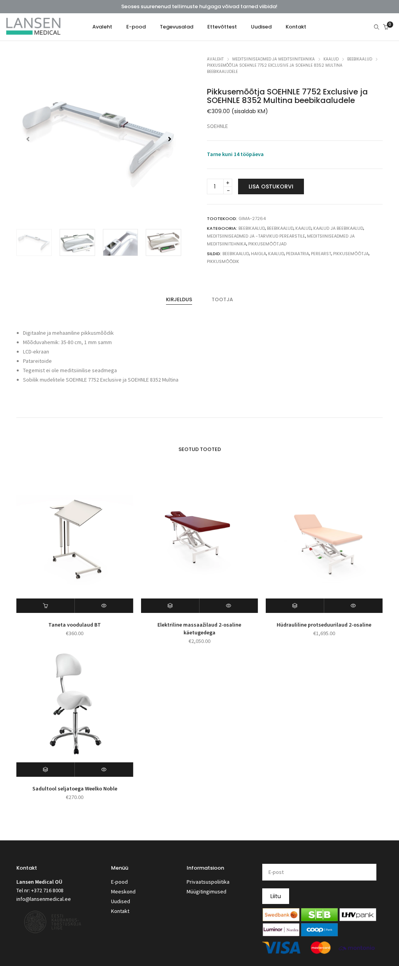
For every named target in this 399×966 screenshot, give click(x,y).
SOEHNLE (217, 126)
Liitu (275, 896)
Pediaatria (297, 253)
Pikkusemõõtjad (267, 244)
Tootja (222, 299)
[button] (169, 139)
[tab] (179, 300)
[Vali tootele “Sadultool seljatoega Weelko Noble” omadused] (45, 769)
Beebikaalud (359, 59)
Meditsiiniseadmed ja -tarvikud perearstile (256, 236)
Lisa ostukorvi (271, 186)
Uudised (120, 901)
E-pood (119, 881)
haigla (258, 253)
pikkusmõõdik (223, 261)
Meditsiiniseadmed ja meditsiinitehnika (273, 59)
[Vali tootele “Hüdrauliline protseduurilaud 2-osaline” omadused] (295, 605)
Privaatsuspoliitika (208, 881)
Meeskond (123, 891)
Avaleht (215, 59)
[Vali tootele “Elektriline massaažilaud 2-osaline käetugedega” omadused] (170, 605)
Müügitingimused (206, 891)
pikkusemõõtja (351, 253)
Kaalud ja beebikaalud (338, 228)
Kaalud (331, 59)
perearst (321, 253)
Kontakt (120, 911)
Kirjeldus (179, 299)
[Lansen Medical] (33, 31)
